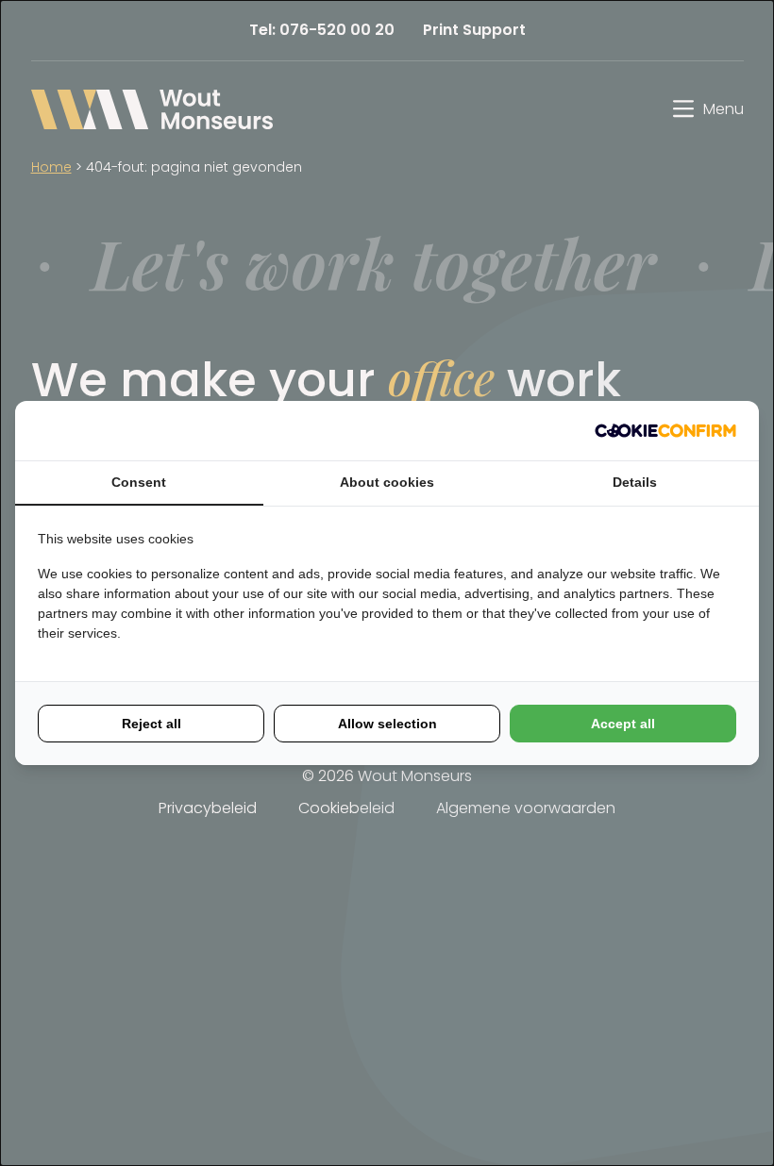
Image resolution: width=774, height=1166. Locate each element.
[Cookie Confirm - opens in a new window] (665, 431)
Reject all (151, 723)
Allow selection (387, 723)
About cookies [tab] (387, 482)
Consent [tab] (138, 482)
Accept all (623, 723)
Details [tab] (635, 482)
